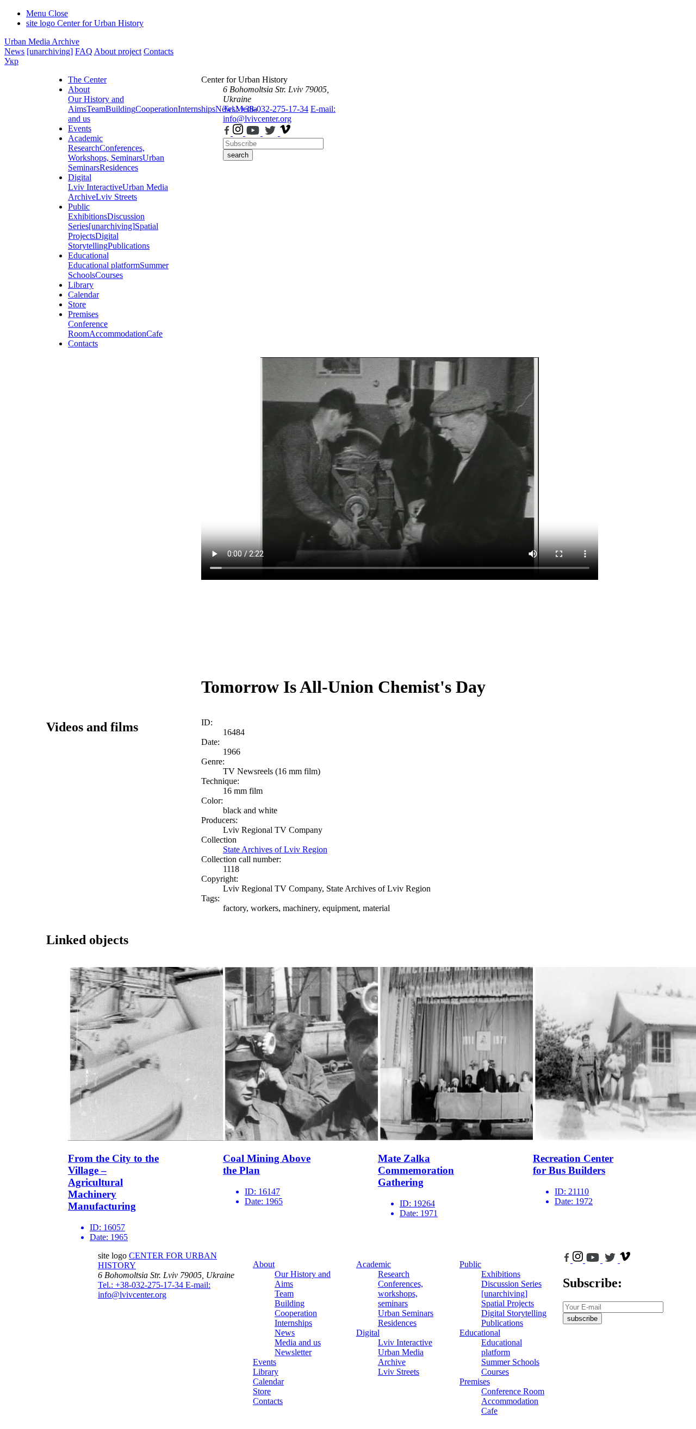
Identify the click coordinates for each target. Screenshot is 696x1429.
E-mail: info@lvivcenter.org (279, 113)
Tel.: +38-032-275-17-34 (265, 108)
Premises (83, 314)
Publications (129, 245)
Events (79, 128)
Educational (88, 255)
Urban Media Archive (41, 41)
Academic (85, 138)
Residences (119, 167)
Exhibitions (87, 216)
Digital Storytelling (93, 240)
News (14, 51)
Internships (293, 1322)
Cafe (154, 333)
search (237, 155)
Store (77, 304)
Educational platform (104, 265)
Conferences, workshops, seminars (400, 1293)
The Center (87, 79)
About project (117, 51)
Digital (79, 177)
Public (79, 206)
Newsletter (293, 1352)
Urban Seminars (405, 1313)
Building (120, 108)
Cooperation (156, 108)
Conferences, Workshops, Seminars (106, 152)
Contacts (158, 51)
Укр (11, 61)
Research (84, 148)
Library (81, 284)
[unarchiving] (50, 51)
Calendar (83, 294)
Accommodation (117, 333)
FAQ (83, 51)
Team (95, 108)
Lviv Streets (116, 196)
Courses (109, 275)
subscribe (582, 1318)
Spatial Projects (507, 1303)
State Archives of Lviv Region (275, 849)
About (79, 89)
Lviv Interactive (95, 187)
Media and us (298, 1342)
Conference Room (88, 328)
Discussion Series (511, 1283)
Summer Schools (510, 1362)
